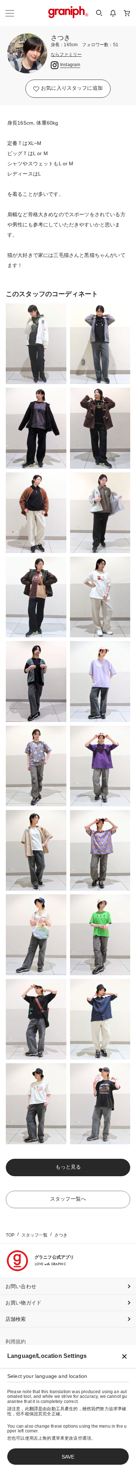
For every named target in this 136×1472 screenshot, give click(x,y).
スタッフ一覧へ (68, 1199)
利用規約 (15, 1341)
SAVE (68, 1457)
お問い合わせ (20, 1286)
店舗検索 (15, 1319)
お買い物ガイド (23, 1303)
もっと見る (68, 1167)
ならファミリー (66, 54)
